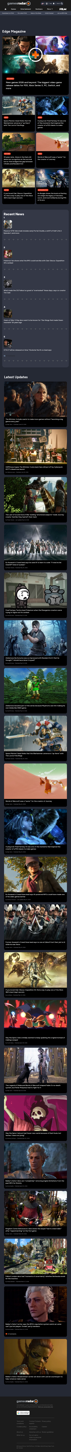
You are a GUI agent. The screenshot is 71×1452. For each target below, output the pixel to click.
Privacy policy (46, 1421)
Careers (44, 1427)
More (49, 9)
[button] (60, 3)
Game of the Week (36, 13)
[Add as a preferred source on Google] (23, 1413)
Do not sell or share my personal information (35, 1437)
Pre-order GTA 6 (22, 13)
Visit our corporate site (45, 1407)
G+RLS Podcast (49, 13)
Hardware (39, 9)
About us (20, 1432)
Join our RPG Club (62, 13)
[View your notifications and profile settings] (54, 3)
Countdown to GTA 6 (8, 13)
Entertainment (26, 9)
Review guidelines (48, 1432)
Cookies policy (21, 1427)
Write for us (21, 1435)
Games (13, 9)
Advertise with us (35, 1432)
